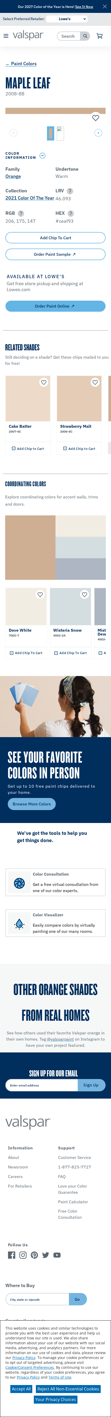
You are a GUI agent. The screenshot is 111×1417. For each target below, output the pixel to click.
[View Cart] (99, 36)
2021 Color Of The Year (29, 198)
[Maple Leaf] (95, 118)
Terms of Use (60, 1377)
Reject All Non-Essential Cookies (68, 1389)
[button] (6, 36)
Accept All (21, 1389)
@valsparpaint (60, 1039)
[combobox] (69, 35)
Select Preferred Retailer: (24, 19)
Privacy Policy (23, 1357)
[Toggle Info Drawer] (71, 155)
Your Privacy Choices (55, 1399)
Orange (13, 176)
